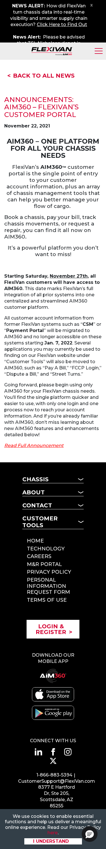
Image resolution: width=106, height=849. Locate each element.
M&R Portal (44, 564)
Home (35, 541)
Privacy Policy (49, 572)
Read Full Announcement (34, 445)
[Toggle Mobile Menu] (99, 51)
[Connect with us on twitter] (53, 760)
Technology (46, 549)
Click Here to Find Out (62, 24)
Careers (39, 556)
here (52, 832)
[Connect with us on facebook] (53, 751)
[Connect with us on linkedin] (38, 751)
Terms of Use (47, 600)
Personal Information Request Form (48, 586)
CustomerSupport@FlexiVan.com (56, 781)
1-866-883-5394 (54, 775)
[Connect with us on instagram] (67, 751)
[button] (90, 834)
